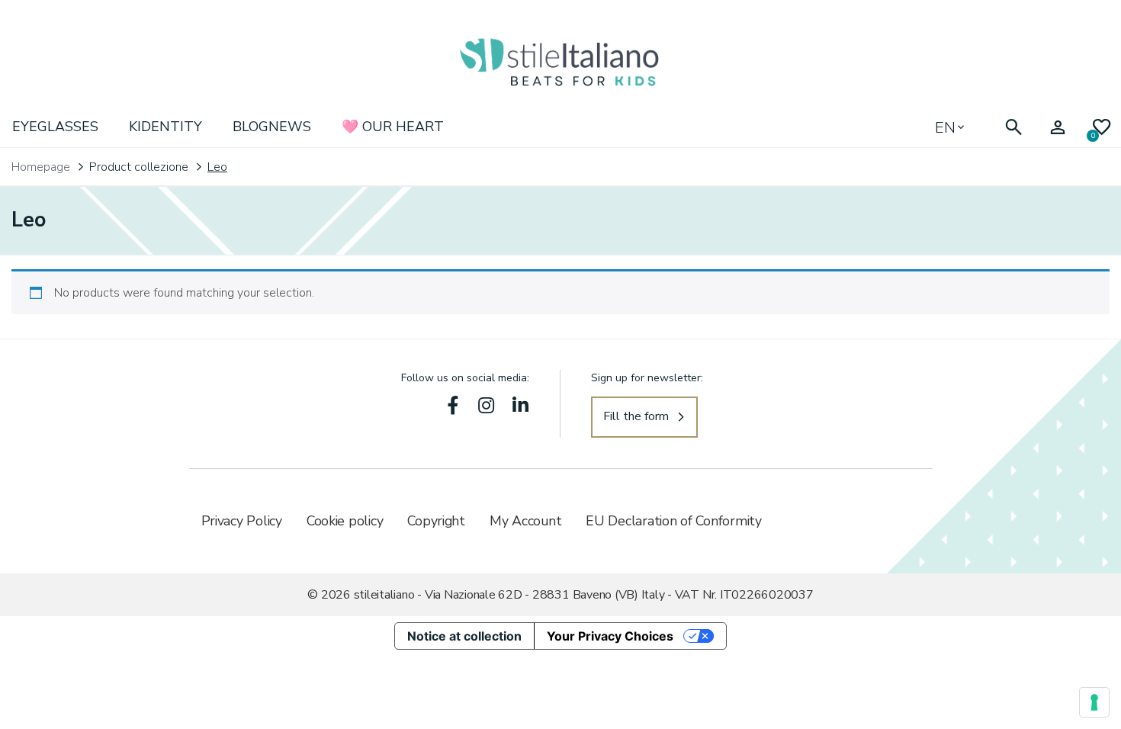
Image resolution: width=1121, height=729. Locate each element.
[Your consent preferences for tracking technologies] (1094, 702)
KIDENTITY (165, 126)
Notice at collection (464, 636)
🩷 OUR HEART (393, 126)
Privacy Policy (241, 521)
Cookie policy (345, 521)
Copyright (436, 521)
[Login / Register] (1057, 128)
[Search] (1013, 128)
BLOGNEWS (272, 126)
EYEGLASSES (55, 126)
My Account (525, 521)
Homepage (40, 167)
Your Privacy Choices (610, 636)
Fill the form (636, 416)
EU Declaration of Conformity (674, 521)
